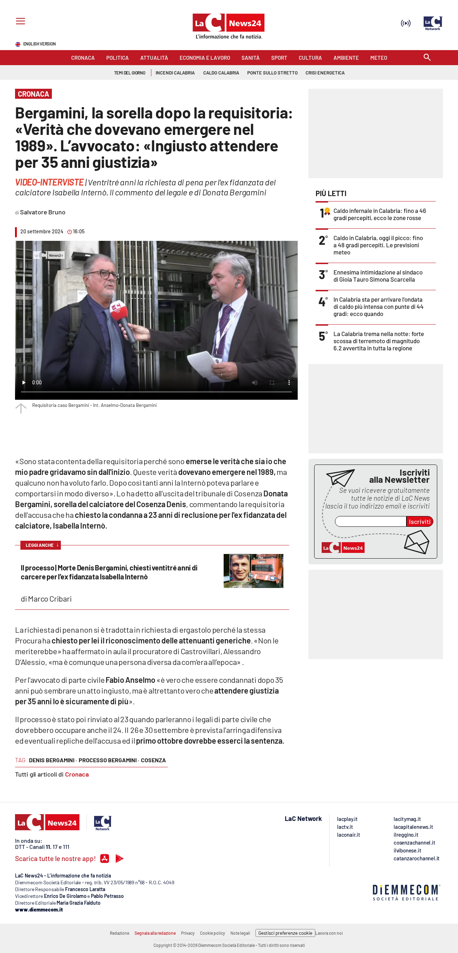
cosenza (153, 760)
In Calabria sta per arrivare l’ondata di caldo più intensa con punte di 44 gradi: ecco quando (378, 306)
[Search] (427, 58)
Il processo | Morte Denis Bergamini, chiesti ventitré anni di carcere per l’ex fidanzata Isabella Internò (109, 572)
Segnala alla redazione (155, 932)
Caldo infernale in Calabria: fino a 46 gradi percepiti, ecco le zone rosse (379, 214)
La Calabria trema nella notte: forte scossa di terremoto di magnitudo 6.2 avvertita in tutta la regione (378, 340)
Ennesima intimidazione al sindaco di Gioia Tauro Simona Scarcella (378, 275)
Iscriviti (420, 521)
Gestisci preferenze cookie (285, 933)
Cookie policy (212, 932)
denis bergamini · (53, 760)
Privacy (188, 932)
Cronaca (77, 774)
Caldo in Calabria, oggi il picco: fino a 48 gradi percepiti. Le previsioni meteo (378, 245)
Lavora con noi (329, 932)
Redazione (119, 932)
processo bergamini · (109, 760)
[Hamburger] (19, 22)
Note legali (240, 932)
